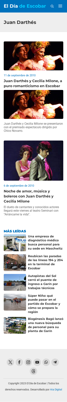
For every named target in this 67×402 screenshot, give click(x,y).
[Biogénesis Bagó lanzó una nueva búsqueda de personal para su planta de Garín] (15, 325)
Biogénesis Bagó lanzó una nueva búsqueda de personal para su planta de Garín (45, 325)
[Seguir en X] (10, 362)
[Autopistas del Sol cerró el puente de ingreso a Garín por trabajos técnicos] (15, 282)
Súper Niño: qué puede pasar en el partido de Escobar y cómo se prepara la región (44, 304)
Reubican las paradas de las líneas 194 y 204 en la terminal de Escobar (45, 262)
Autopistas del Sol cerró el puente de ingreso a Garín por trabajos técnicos (43, 282)
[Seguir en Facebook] (19, 362)
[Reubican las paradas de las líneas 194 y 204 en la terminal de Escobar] (15, 262)
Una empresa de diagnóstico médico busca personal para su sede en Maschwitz (45, 242)
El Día (25, 6)
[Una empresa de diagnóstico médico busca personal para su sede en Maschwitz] (15, 242)
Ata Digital (56, 389)
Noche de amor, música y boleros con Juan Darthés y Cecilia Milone (28, 196)
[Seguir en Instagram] (28, 362)
